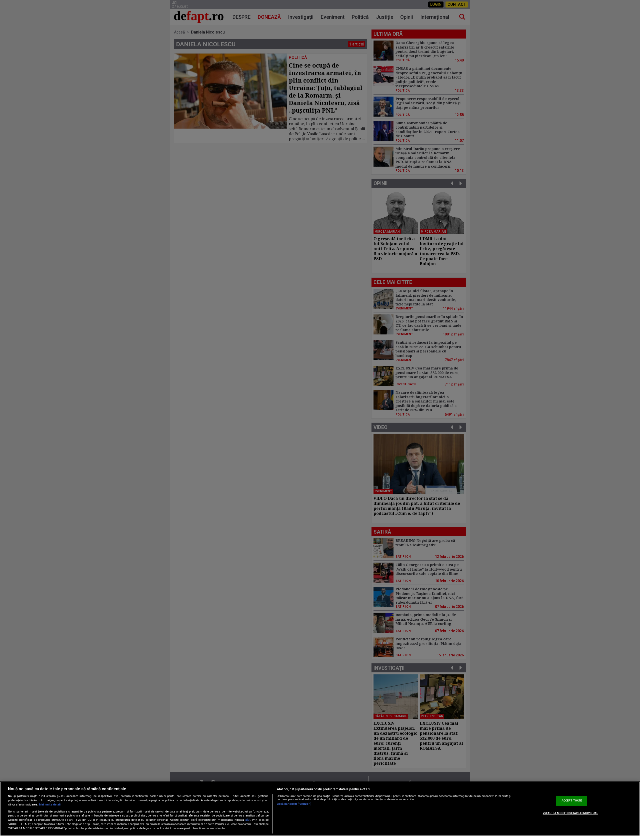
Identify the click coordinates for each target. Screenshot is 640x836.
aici (247, 819)
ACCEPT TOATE (572, 800)
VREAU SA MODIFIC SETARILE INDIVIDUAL (570, 813)
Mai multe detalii (50, 804)
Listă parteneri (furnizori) (294, 803)
